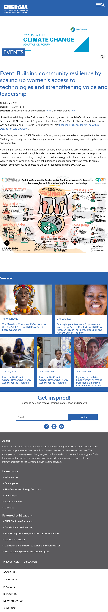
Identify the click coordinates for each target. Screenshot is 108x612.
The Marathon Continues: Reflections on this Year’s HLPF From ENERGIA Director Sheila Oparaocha (24, 327)
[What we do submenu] (20, 579)
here (48, 110)
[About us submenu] (16, 572)
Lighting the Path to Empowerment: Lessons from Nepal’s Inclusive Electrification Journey (89, 381)
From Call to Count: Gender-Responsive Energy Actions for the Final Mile (16, 380)
